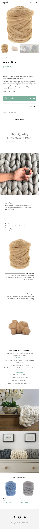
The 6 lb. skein (19, 372)
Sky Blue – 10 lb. (7, 498)
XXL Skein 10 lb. (16, 57)
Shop (9, 57)
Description (19, 119)
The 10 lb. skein (19, 357)
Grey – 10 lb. (23, 498)
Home (4, 57)
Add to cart (31, 98)
